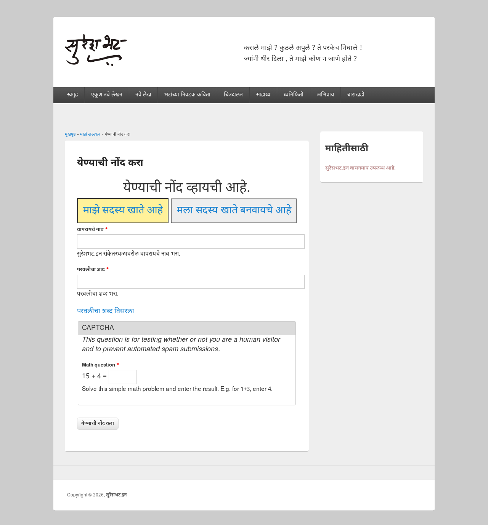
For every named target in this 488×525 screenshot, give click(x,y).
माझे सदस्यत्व (90, 134)
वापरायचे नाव (92, 229)
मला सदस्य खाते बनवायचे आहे (234, 210)
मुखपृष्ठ (70, 134)
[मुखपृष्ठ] (96, 64)
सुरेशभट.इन (116, 495)
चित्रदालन (233, 95)
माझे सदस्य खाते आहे (123, 210)
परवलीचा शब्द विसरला (105, 311)
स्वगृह (72, 95)
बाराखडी (355, 95)
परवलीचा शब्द (93, 269)
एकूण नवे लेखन (106, 95)
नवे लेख (143, 95)
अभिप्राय (325, 95)
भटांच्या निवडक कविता (187, 95)
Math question (100, 365)
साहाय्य (263, 95)
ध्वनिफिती (293, 95)
